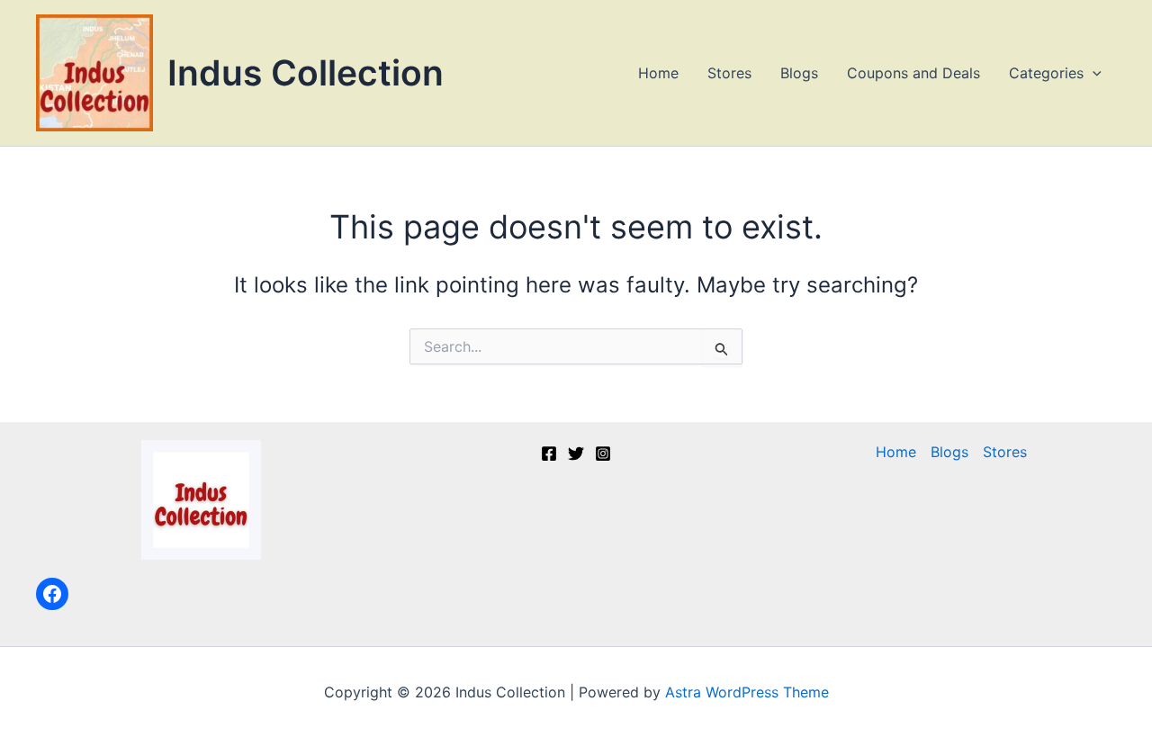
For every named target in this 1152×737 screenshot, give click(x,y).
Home (658, 73)
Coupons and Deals (913, 73)
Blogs (799, 73)
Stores (729, 73)
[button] (1093, 73)
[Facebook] (52, 594)
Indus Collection (305, 72)
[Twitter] (576, 453)
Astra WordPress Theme (747, 692)
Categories (1046, 73)
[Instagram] (603, 453)
